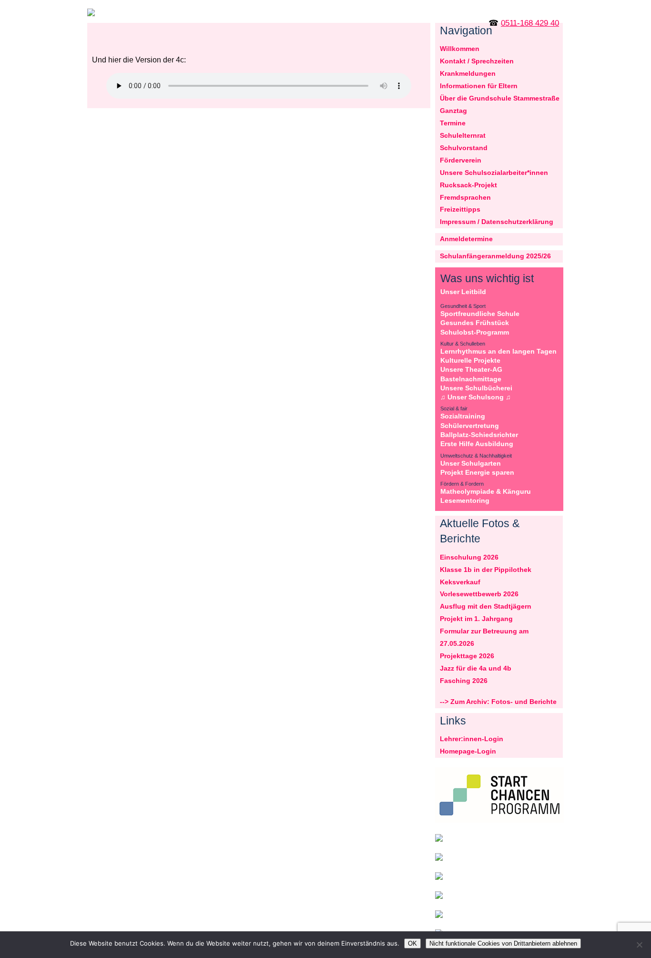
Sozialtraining (462, 416)
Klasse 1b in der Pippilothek (485, 569)
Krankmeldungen (468, 73)
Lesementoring (464, 500)
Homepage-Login (468, 751)
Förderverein (460, 160)
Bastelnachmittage (470, 379)
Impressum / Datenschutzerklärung (496, 221)
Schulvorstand (464, 148)
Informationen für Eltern (479, 86)
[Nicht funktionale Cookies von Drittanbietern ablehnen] (639, 944)
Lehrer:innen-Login (471, 739)
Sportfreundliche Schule (479, 313)
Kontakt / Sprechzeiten (477, 61)
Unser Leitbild (463, 292)
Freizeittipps (460, 209)
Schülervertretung (469, 425)
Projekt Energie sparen (477, 472)
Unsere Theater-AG (471, 369)
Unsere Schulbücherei (476, 388)
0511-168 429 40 (530, 23)
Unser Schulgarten (470, 463)
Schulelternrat (463, 135)
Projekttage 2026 (467, 656)
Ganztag (453, 110)
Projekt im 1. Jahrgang (476, 618)
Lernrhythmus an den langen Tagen (498, 351)
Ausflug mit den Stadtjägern (485, 606)
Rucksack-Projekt (468, 185)
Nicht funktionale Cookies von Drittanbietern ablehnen (503, 943)
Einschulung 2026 (469, 557)
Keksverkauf (460, 582)
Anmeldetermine (466, 239)
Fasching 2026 (464, 680)
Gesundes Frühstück (474, 322)
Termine (453, 123)
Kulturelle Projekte (470, 360)
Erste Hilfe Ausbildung (476, 444)
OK (412, 943)
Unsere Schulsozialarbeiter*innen (494, 172)
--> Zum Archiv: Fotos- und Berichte (498, 701)
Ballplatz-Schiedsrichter (479, 434)
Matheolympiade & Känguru (485, 491)
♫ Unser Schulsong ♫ (475, 397)
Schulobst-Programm (474, 332)
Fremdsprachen (465, 197)
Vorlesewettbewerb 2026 (479, 594)
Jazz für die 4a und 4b (475, 668)
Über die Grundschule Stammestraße (499, 98)
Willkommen (459, 48)
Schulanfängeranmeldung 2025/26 (495, 256)
